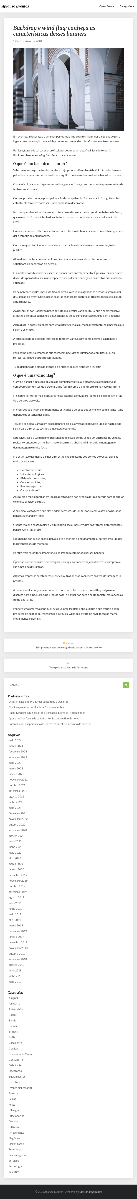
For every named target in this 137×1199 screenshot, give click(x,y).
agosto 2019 (16, 897)
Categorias (126, 6)
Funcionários (16, 1115)
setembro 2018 (18, 959)
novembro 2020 (18, 818)
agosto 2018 (16, 964)
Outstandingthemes (90, 1191)
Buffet (13, 1037)
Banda (12, 1020)
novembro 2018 (18, 947)
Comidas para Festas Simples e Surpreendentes (36, 707)
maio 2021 (15, 807)
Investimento (16, 1132)
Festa (12, 1104)
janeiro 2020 (16, 869)
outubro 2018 (17, 953)
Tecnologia (15, 1166)
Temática (14, 1171)
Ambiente (14, 1003)
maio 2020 (15, 852)
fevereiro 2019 (18, 931)
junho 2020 (15, 846)
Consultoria (16, 1059)
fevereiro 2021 (18, 813)
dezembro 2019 (18, 875)
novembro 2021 (18, 779)
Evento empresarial (20, 1087)
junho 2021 (15, 802)
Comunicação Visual (20, 1054)
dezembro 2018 (18, 942)
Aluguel (13, 997)
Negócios (14, 1138)
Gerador (14, 1121)
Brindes (13, 1031)
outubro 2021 (17, 785)
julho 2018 (15, 970)
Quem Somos (106, 6)
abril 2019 (15, 919)
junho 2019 (15, 908)
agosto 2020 (16, 835)
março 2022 (16, 768)
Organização (16, 1143)
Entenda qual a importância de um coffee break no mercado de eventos (50, 724)
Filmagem (14, 1110)
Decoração (15, 1070)
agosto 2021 (16, 796)
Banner (13, 1026)
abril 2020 (15, 858)
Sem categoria (17, 1155)
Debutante (15, 1065)
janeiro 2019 (16, 936)
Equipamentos (17, 1076)
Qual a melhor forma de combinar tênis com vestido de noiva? (45, 718)
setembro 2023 (18, 757)
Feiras (12, 1098)
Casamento (15, 1042)
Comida (13, 1048)
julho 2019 (15, 903)
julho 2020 (15, 841)
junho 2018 (15, 976)
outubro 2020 (17, 824)
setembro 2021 (18, 790)
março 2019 (16, 925)
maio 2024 (15, 740)
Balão (12, 1014)
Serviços (14, 1160)
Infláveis (14, 1127)
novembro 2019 (18, 880)
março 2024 (16, 745)
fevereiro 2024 (18, 751)
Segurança (15, 1149)
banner (117, 175)
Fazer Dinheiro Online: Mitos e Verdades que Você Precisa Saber (47, 712)
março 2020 (16, 863)
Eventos (14, 1093)
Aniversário (16, 1009)
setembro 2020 (18, 830)
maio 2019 (15, 914)
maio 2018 (15, 981)
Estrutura (14, 1082)
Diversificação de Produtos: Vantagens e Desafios (38, 701)
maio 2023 (15, 762)
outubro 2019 (17, 886)
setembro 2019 (18, 891)
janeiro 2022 (16, 774)
